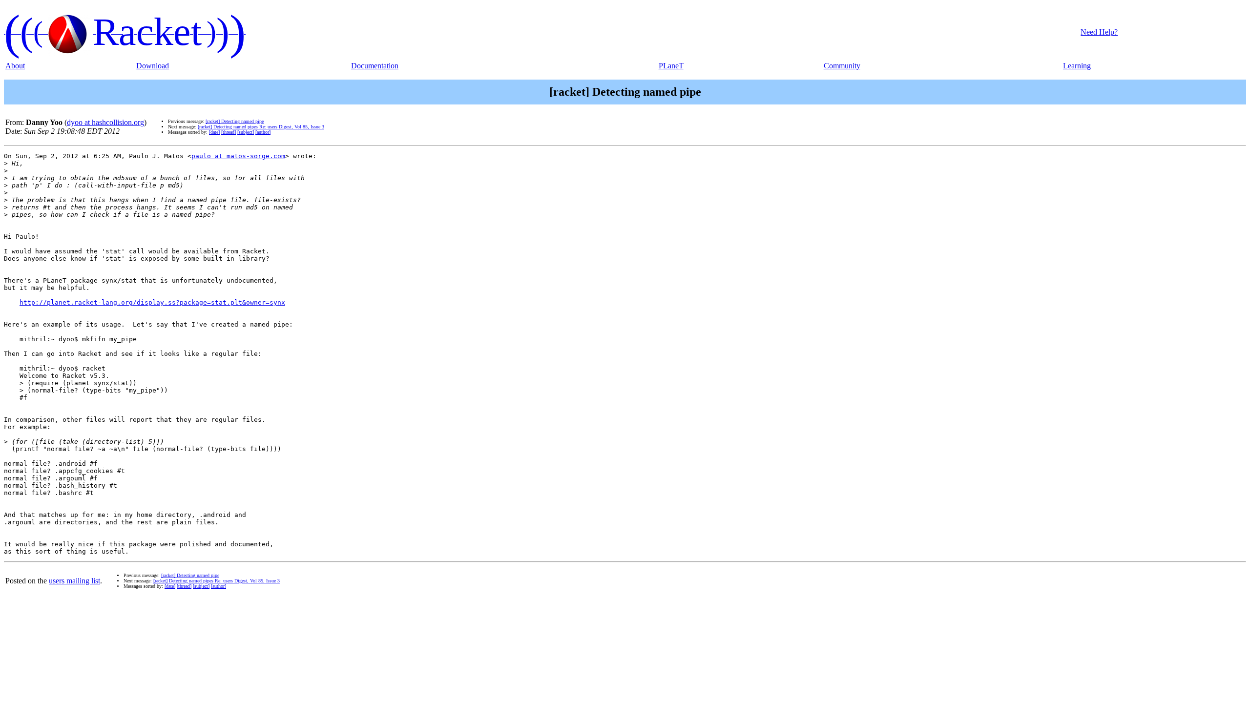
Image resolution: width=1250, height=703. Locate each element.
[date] (214, 132)
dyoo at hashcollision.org (105, 122)
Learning (1077, 66)
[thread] (228, 132)
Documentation (374, 66)
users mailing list (74, 581)
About (15, 66)
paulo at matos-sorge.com (238, 156)
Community (842, 66)
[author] (263, 132)
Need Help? (1099, 32)
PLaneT (671, 66)
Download (152, 66)
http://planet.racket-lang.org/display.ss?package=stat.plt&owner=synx (152, 302)
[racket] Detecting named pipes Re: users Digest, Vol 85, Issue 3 (261, 126)
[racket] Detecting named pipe (235, 121)
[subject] (245, 132)
